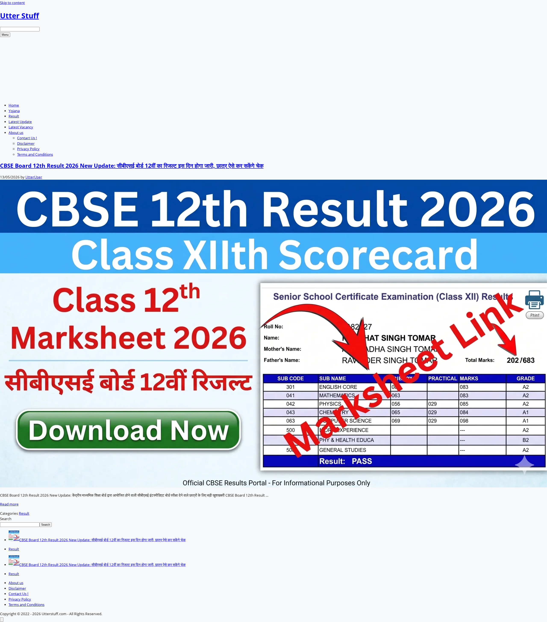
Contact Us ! (27, 137)
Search (5, 518)
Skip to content (12, 2)
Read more (9, 504)
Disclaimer (26, 143)
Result (14, 116)
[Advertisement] (273, 69)
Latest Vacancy (21, 127)
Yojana (14, 110)
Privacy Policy (28, 148)
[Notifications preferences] (1, 619)
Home (14, 105)
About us (16, 132)
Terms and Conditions (35, 154)
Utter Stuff (19, 16)
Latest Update (20, 121)
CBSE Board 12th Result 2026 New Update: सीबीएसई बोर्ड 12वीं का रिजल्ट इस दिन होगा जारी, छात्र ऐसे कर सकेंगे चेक (131, 165)
